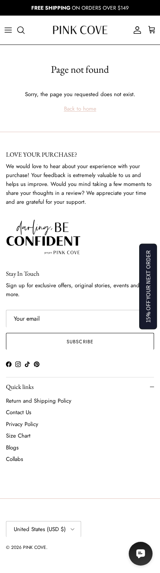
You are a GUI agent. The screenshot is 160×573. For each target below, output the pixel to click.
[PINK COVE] (80, 30)
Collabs (14, 459)
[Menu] (8, 30)
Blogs (12, 447)
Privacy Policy (22, 424)
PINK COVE (34, 547)
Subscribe (80, 341)
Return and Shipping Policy (38, 401)
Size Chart (18, 436)
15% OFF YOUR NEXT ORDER (148, 287)
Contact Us (18, 412)
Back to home (80, 109)
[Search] (24, 30)
